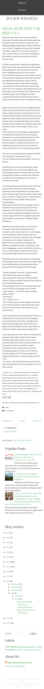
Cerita (6, 407)
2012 (8, 623)
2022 (8, 542)
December (15, 584)
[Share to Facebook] (10, 397)
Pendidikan (10, 649)
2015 (8, 576)
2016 (8, 571)
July (12, 593)
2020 (8, 552)
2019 (8, 557)
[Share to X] (7, 397)
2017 (8, 567)
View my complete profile (15, 666)
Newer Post (7, 421)
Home (22, 421)
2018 (8, 562)
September (15, 590)
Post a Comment (9, 431)
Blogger (22, 10)
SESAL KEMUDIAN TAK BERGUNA (21, 30)
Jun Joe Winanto (22, 18)
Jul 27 (17, 596)
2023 (8, 538)
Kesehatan (23, 647)
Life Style (11, 646)
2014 (8, 581)
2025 (8, 533)
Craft (24, 650)
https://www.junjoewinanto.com (19, 662)
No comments (9, 411)
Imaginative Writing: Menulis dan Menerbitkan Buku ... (25, 604)
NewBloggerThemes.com (22, 686)
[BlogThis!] (5, 397)
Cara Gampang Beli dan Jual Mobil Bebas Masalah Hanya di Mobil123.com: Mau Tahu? (27, 457)
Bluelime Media (18, 684)
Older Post (37, 421)
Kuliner (32, 647)
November (15, 587)
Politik (34, 650)
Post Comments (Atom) (22, 440)
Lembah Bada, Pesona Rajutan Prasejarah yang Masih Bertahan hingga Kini (26, 476)
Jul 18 (17, 599)
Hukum (29, 650)
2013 (8, 618)
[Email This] (3, 397)
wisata (18, 650)
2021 (8, 547)
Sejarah (39, 650)
